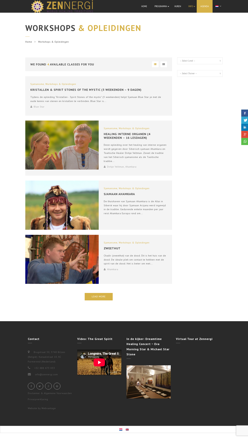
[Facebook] (31, 386)
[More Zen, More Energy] (62, 6)
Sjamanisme (37, 84)
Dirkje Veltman (115, 166)
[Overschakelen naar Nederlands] (121, 429)
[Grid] (163, 64)
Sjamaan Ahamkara (119, 194)
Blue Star (39, 106)
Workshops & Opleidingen (60, 84)
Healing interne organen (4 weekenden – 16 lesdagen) (127, 136)
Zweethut (112, 248)
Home (28, 41)
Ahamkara (130, 166)
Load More (99, 296)
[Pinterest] (57, 386)
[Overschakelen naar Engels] (127, 429)
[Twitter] (39, 386)
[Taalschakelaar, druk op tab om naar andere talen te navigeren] (219, 6)
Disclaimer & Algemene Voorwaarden (50, 393)
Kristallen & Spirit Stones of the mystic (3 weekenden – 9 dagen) (86, 90)
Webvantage (49, 408)
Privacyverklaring (38, 399)
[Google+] (48, 386)
